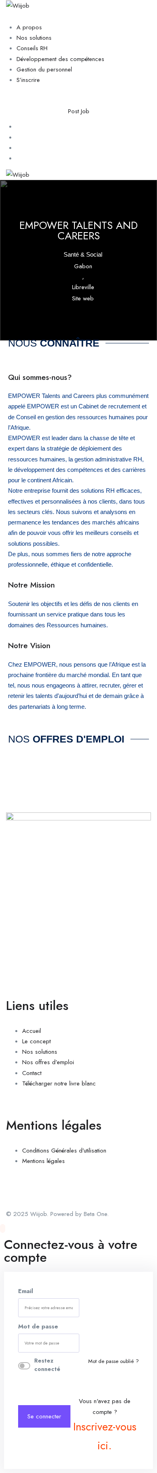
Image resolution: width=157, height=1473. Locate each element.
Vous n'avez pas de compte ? (104, 1425)
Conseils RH (32, 48)
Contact (31, 1072)
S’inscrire (28, 79)
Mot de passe (38, 1326)
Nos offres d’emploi (48, 1062)
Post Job (78, 111)
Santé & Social (83, 254)
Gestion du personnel (44, 69)
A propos (29, 27)
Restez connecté (47, 1365)
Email (25, 1291)
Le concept (36, 1041)
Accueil (31, 1030)
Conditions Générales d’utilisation (64, 1150)
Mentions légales (43, 1161)
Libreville (83, 287)
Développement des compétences (60, 59)
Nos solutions (34, 37)
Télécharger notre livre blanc (59, 1083)
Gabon (83, 266)
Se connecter (44, 1416)
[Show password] (76, 1343)
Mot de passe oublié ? (113, 1361)
